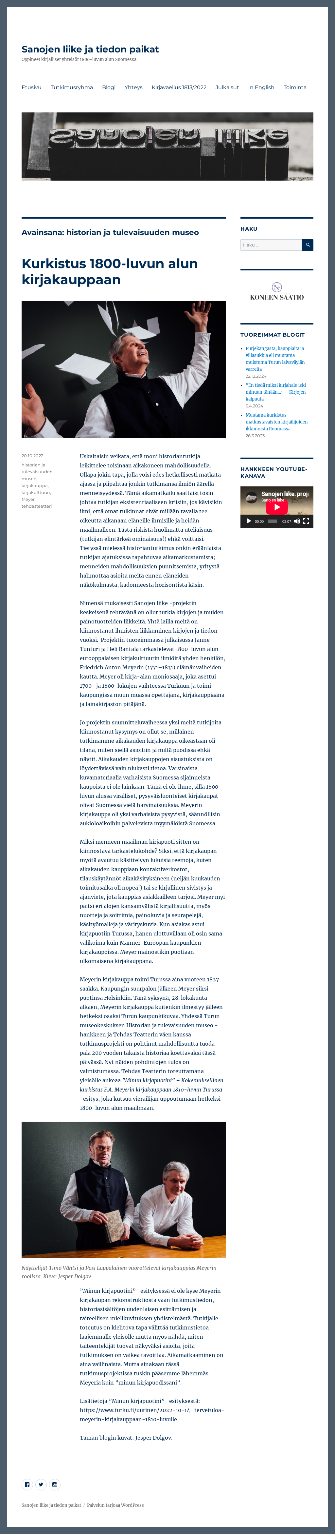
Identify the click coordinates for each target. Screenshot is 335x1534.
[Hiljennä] (297, 521)
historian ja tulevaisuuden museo (37, 471)
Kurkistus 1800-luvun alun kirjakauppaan (110, 271)
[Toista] (249, 521)
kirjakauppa (35, 485)
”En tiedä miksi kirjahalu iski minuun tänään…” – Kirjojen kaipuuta (276, 392)
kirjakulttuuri (36, 492)
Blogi (108, 87)
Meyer (28, 499)
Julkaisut (227, 87)
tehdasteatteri (37, 506)
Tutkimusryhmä (72, 87)
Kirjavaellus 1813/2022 (179, 87)
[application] (276, 507)
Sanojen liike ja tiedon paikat (90, 49)
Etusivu (32, 87)
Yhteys (134, 87)
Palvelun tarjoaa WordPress (115, 1505)
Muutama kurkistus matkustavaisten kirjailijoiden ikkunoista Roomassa (277, 422)
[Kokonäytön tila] (306, 521)
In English (261, 87)
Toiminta (295, 87)
